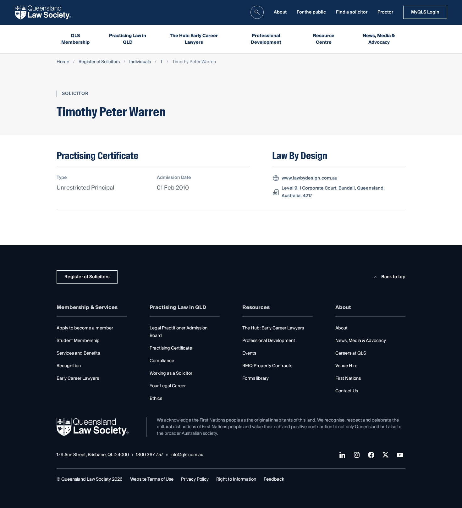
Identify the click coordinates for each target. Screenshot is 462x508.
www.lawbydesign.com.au (309, 178)
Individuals (140, 62)
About (280, 12)
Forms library (255, 378)
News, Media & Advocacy (379, 39)
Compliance (162, 361)
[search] (257, 12)
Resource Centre (323, 39)
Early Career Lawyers (78, 378)
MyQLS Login (425, 12)
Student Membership (78, 341)
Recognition (69, 366)
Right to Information (236, 479)
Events (249, 353)
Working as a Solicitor (171, 373)
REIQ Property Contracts (267, 366)
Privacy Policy (195, 479)
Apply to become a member (85, 328)
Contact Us (346, 391)
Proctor (385, 12)
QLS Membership (75, 39)
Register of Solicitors (99, 62)
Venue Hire (346, 366)
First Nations (348, 378)
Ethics (156, 398)
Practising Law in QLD (127, 39)
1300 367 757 (149, 455)
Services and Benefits (78, 353)
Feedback (274, 479)
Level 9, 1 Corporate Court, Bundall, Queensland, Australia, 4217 (333, 192)
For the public (311, 12)
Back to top (393, 277)
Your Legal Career (168, 386)
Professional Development (266, 39)
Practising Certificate (171, 348)
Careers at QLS (350, 353)
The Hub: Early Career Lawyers (194, 39)
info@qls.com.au (186, 455)
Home (63, 62)
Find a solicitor (351, 12)
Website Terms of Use (151, 479)
